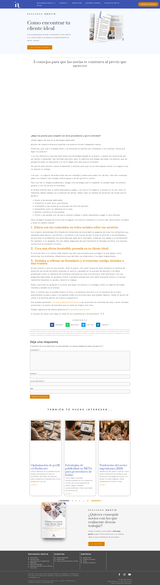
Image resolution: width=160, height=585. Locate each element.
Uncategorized (102, 57)
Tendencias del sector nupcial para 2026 (113, 466)
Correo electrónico (37, 381)
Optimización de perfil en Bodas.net (45, 466)
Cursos (63, 3)
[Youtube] (129, 574)
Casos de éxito (111, 3)
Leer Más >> (34, 484)
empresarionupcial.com (79, 309)
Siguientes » (96, 501)
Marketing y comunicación (78, 57)
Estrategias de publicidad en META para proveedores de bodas (78, 470)
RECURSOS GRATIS (45, 3)
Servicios (77, 3)
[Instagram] (124, 574)
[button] (57, 325)
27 (88, 501)
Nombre (33, 373)
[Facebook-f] (119, 574)
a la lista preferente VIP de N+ (65, 302)
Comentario (35, 350)
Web (31, 388)
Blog (39, 5)
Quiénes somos (93, 3)
